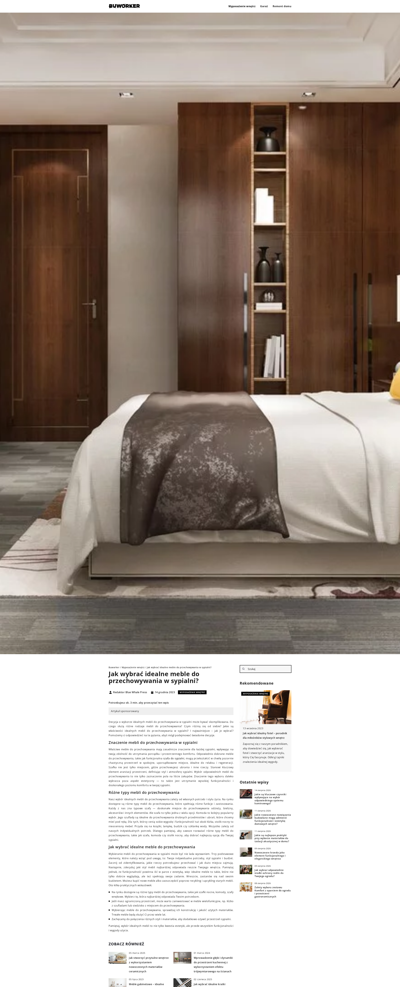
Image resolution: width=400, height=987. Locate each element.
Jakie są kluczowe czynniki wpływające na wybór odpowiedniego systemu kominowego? (270, 799)
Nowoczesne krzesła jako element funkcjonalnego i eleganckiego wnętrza (270, 855)
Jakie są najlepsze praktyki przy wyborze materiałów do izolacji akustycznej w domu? (272, 838)
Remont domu (282, 6)
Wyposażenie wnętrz (241, 6)
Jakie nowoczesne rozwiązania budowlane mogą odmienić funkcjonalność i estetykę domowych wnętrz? (273, 819)
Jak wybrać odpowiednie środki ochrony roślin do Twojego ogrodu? (269, 872)
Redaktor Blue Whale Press (130, 692)
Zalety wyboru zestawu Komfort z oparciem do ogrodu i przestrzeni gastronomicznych (273, 892)
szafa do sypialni (173, 758)
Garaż (264, 6)
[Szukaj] (243, 669)
